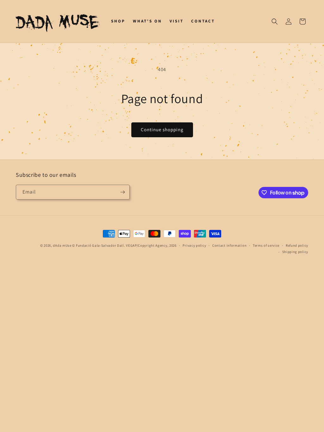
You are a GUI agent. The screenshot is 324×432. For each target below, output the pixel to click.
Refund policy (297, 245)
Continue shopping (162, 130)
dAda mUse (62, 245)
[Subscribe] (122, 192)
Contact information (229, 245)
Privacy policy (194, 245)
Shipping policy (295, 252)
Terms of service (266, 245)
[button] (275, 21)
